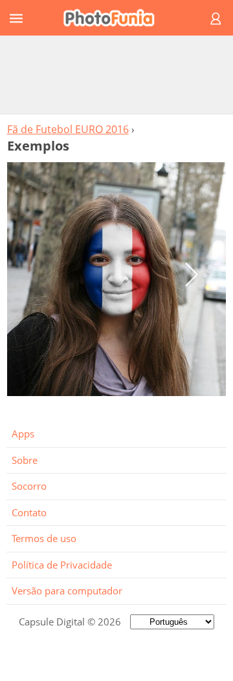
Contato (29, 512)
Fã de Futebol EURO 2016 (68, 129)
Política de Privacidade (62, 564)
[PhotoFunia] (114, 18)
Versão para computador (67, 590)
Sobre (25, 460)
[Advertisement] (116, 74)
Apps (23, 433)
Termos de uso (44, 538)
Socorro (29, 485)
